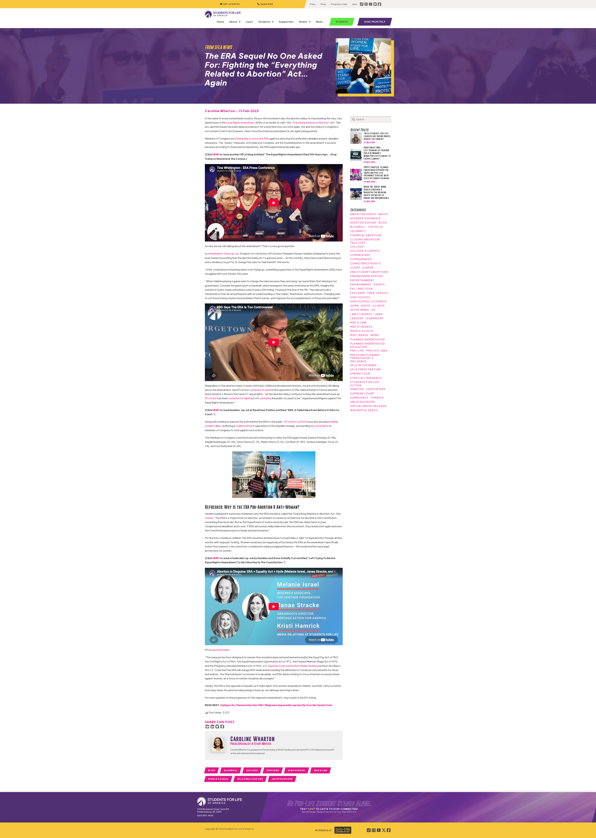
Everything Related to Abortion (311, 122)
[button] (265, 4)
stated (209, 518)
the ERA (264, 138)
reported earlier (220, 649)
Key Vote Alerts (319, 425)
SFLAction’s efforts (295, 421)
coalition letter (244, 425)
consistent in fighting (240, 398)
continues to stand (260, 389)
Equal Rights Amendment (240, 122)
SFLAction (211, 398)
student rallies (213, 425)
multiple (333, 421)
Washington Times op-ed (223, 253)
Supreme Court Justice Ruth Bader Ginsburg (293, 665)
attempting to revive (247, 138)
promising (265, 398)
